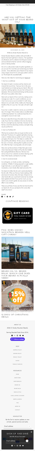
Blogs (17, 360)
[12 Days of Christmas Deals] (17, 296)
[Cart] (32, 10)
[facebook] (12, 445)
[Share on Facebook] (2, 196)
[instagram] (17, 445)
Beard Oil (17, 385)
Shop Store (17, 377)
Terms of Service (17, 364)
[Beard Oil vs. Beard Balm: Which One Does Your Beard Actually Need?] (17, 253)
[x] (15, 445)
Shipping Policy (17, 350)
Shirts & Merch (17, 399)
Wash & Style (17, 392)
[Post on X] (5, 196)
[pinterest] (20, 445)
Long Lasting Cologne (17, 395)
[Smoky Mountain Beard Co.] (17, 10)
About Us (17, 406)
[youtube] (23, 445)
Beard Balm (17, 388)
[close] (31, 432)
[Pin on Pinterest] (7, 196)
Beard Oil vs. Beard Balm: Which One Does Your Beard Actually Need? (15, 274)
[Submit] (27, 441)
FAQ (18, 402)
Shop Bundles (17, 381)
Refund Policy (17, 353)
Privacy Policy (17, 357)
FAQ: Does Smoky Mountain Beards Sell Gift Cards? (15, 232)
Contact (17, 410)
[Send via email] (10, 196)
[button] (13, 196)
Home (17, 374)
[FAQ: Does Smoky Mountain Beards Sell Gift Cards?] (17, 216)
